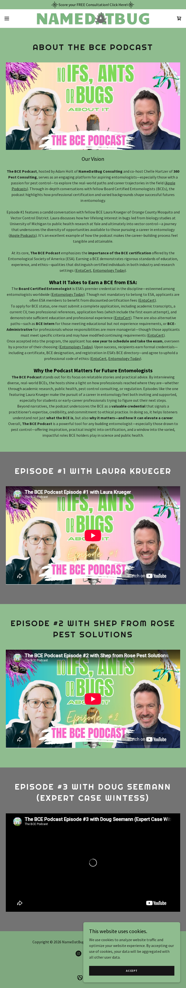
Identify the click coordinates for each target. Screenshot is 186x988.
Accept (132, 970)
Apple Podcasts (23, 235)
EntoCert (83, 270)
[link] (93, 18)
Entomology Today (109, 270)
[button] (15, 18)
